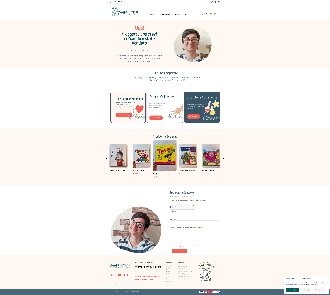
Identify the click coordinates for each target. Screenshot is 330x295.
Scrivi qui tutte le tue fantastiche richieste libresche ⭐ (186, 227)
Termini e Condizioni (184, 279)
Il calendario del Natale (187, 170)
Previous (106, 159)
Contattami (169, 279)
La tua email (173, 219)
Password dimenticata (185, 271)
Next (223, 159)
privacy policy (314, 284)
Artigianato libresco (161, 96)
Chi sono (169, 266)
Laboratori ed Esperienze (202, 97)
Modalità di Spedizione (185, 276)
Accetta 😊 (292, 290)
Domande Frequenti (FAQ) (169, 270)
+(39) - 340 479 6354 (148, 266)
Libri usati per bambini (129, 99)
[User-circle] (212, 2)
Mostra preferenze (320, 290)
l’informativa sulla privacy (191, 246)
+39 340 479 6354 (117, 1)
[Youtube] (218, 2)
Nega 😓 (306, 290)
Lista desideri (182, 268)
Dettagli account (183, 266)
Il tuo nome (173, 211)
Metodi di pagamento (184, 274)
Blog (167, 273)
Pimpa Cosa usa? (138, 170)
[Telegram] (215, 2)
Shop (168, 276)
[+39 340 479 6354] (110, 2)
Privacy (168, 281)
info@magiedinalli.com (144, 280)
